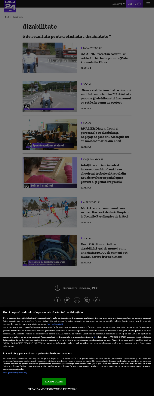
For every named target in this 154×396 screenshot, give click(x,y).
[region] (77, 351)
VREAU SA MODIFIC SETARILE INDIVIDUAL (52, 389)
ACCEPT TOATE (54, 381)
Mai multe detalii (55, 324)
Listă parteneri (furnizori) (15, 372)
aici (95, 336)
